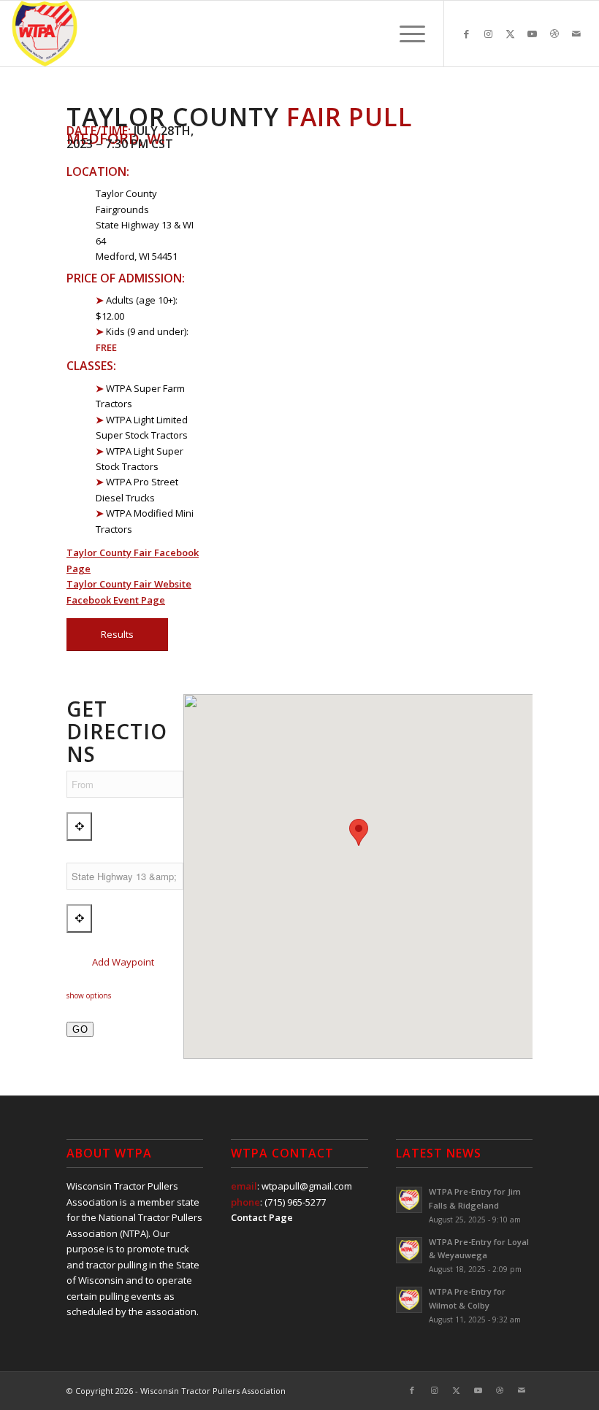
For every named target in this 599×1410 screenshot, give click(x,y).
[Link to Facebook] (467, 34)
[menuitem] (405, 33)
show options (88, 995)
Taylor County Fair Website (128, 583)
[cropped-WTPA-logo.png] (44, 33)
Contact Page (262, 1217)
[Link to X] (511, 34)
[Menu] (405, 33)
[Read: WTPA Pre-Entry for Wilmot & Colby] (409, 1300)
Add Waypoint (122, 961)
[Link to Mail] (576, 34)
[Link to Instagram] (489, 34)
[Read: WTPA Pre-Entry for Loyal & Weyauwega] (409, 1250)
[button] (358, 832)
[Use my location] (79, 826)
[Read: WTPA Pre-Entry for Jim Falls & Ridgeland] (409, 1200)
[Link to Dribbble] (554, 34)
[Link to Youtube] (532, 34)
